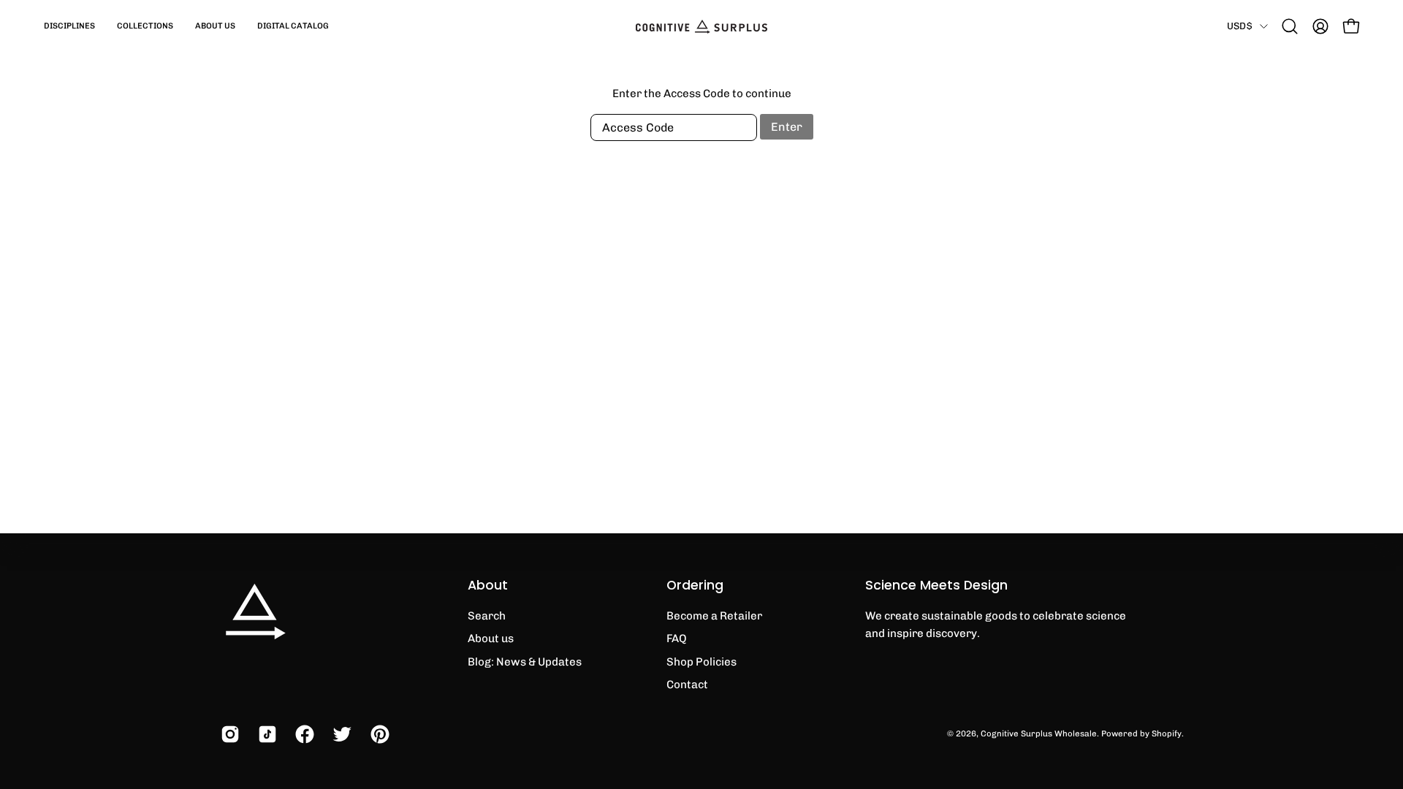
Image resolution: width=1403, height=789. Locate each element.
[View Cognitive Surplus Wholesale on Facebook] (303, 734)
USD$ (1239, 25)
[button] (69, 26)
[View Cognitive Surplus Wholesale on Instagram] (228, 734)
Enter (786, 127)
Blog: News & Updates (525, 661)
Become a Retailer (714, 615)
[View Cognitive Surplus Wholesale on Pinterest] (378, 734)
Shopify (1167, 733)
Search (487, 615)
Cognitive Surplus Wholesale (1039, 733)
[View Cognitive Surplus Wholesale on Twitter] (340, 734)
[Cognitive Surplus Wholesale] (701, 26)
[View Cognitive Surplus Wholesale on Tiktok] (265, 734)
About (488, 585)
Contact (687, 684)
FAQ (676, 638)
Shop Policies (701, 661)
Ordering (694, 585)
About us (491, 638)
